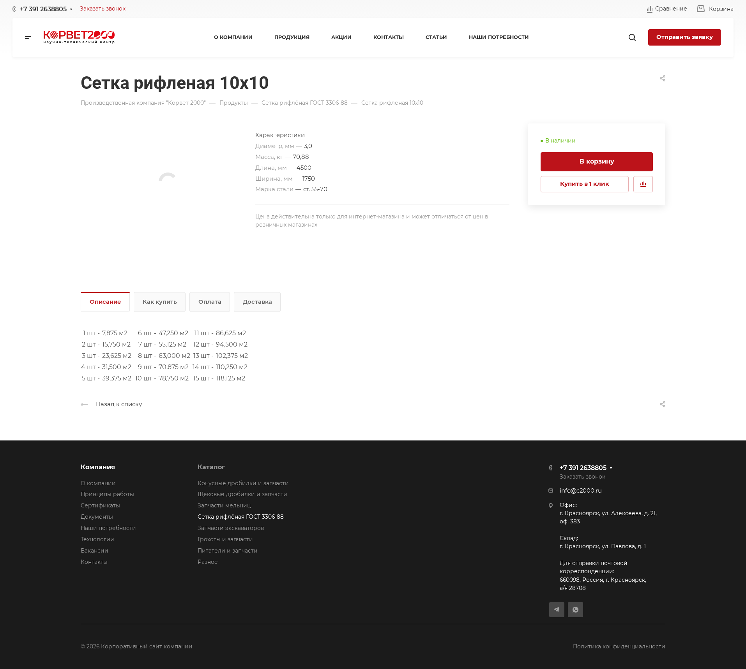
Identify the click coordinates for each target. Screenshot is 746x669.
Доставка (257, 301)
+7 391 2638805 (43, 9)
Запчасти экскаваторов (231, 528)
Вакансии (94, 551)
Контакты (94, 562)
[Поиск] (632, 37)
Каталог (211, 467)
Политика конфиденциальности (619, 646)
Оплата (209, 301)
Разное (208, 562)
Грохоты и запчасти (225, 539)
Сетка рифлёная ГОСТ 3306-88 (241, 517)
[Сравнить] (643, 184)
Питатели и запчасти (228, 551)
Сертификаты (100, 505)
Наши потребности (108, 528)
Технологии (97, 539)
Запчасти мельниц (224, 505)
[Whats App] (575, 609)
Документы (97, 517)
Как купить (160, 301)
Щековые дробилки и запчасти (242, 494)
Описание (105, 301)
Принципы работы (107, 494)
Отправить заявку (684, 36)
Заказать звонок (103, 8)
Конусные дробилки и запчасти (243, 483)
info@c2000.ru (581, 490)
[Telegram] (556, 609)
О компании (98, 483)
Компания (98, 467)
